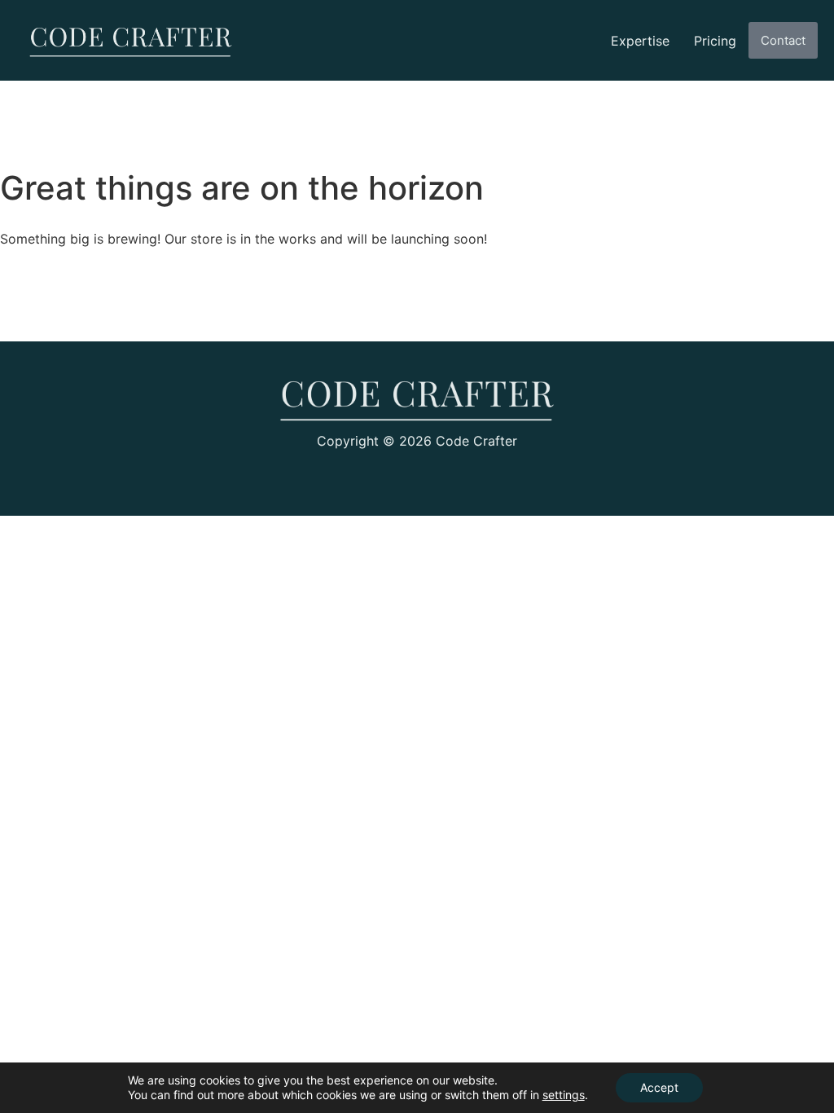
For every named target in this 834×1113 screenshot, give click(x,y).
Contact (783, 40)
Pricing (715, 41)
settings (563, 1095)
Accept (659, 1087)
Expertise (640, 41)
